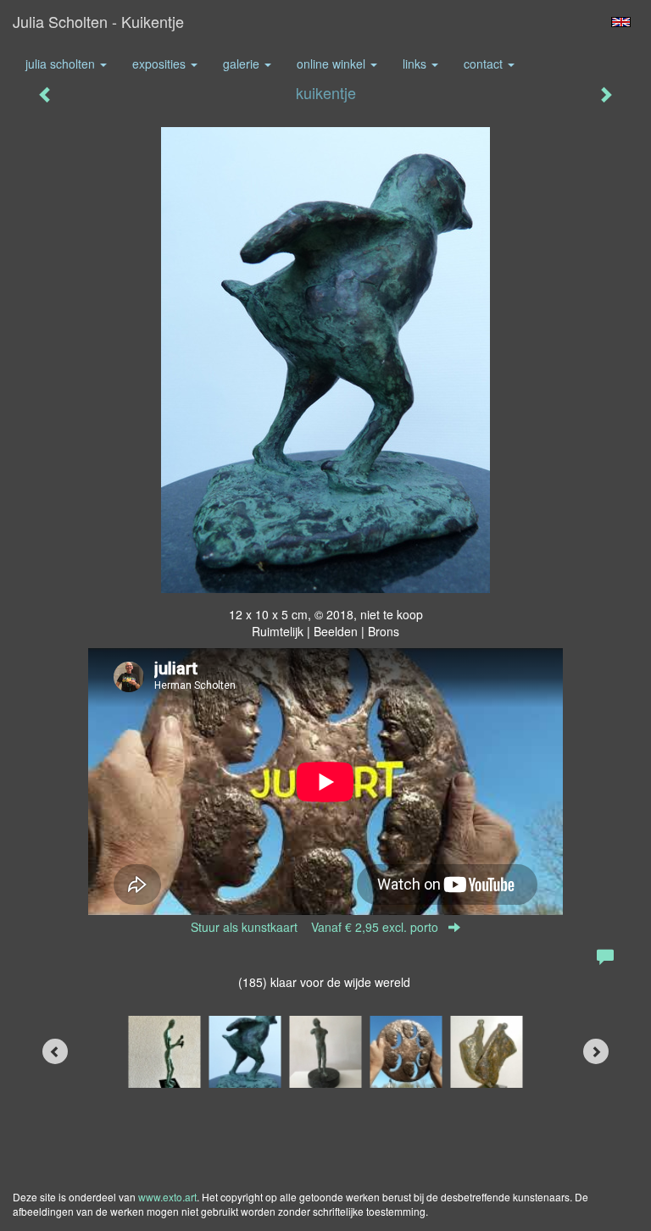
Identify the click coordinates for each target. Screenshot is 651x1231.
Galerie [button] (243, 63)
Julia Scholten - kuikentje (98, 21)
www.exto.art (167, 1196)
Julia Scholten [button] (61, 63)
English (621, 22)
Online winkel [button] (333, 63)
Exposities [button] (160, 63)
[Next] (596, 1051)
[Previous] (55, 1051)
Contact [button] (485, 63)
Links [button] (416, 63)
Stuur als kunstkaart (314, 926)
